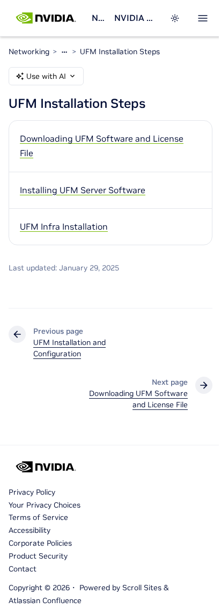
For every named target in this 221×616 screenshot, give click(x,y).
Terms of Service (38, 517)
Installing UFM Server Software (82, 190)
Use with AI (46, 76)
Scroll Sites (141, 587)
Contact (22, 569)
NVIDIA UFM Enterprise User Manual (135, 17)
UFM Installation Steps (120, 51)
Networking (99, 17)
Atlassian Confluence (45, 600)
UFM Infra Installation (64, 226)
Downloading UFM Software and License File (101, 145)
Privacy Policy (32, 492)
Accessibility (29, 530)
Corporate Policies (40, 543)
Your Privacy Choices (44, 505)
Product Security (38, 556)
